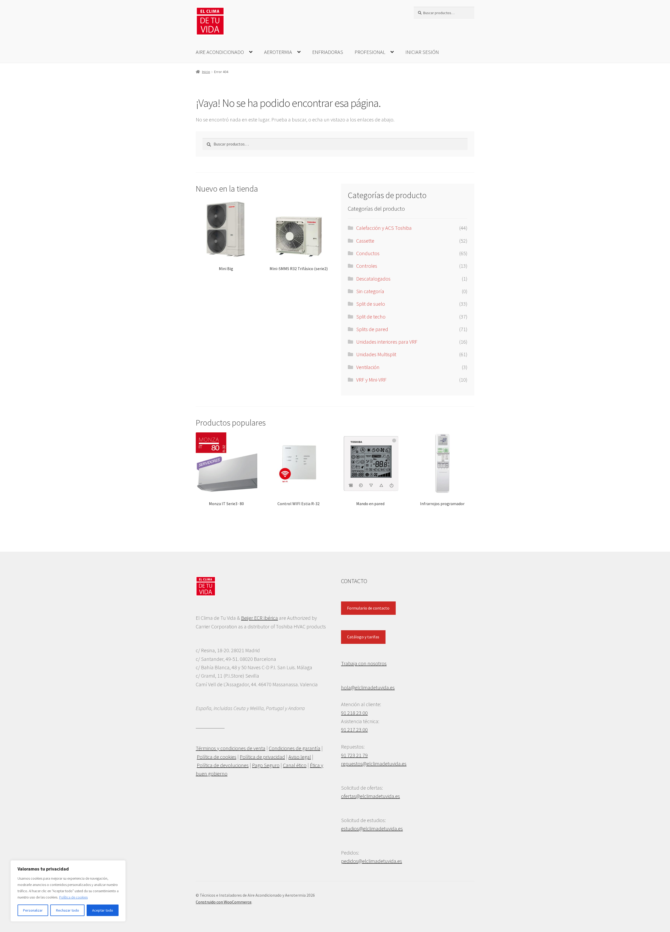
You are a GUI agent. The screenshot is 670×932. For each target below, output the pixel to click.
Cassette (365, 240)
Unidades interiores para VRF (386, 341)
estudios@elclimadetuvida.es (372, 828)
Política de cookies (73, 897)
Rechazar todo (67, 910)
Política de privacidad (262, 757)
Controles (366, 266)
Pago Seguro (266, 765)
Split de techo (371, 316)
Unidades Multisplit (376, 354)
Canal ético (294, 765)
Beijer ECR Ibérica (259, 618)
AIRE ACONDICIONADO (220, 52)
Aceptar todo (102, 910)
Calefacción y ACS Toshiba (384, 228)
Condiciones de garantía (294, 748)
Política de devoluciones (223, 765)
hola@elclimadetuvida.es (368, 687)
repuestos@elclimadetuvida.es (373, 763)
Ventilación (367, 367)
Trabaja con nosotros (364, 663)
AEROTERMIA (278, 52)
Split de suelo (370, 303)
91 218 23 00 (354, 713)
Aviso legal (299, 757)
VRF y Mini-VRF (371, 379)
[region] (68, 891)
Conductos (367, 253)
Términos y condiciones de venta (230, 748)
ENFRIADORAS (327, 52)
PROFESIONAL (370, 52)
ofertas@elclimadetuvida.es (370, 796)
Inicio (206, 71)
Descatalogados (373, 278)
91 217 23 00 (354, 729)
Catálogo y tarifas (363, 636)
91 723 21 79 (354, 755)
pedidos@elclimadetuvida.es (371, 861)
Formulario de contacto (368, 608)
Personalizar (33, 910)
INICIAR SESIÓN (422, 52)
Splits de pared (372, 329)
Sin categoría (370, 291)
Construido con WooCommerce (224, 902)
